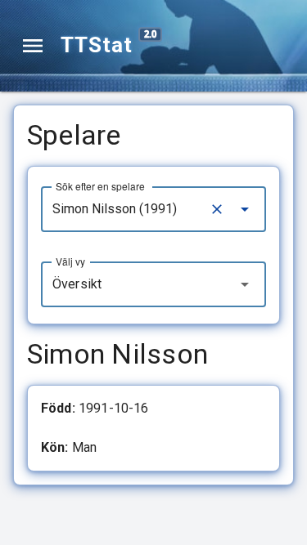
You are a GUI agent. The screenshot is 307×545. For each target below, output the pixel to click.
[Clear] (217, 209)
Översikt (77, 284)
